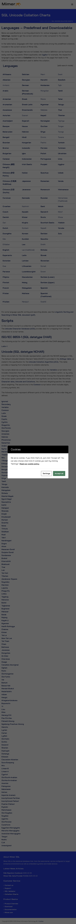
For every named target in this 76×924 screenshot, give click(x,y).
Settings (46, 473)
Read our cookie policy (29, 464)
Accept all (59, 473)
